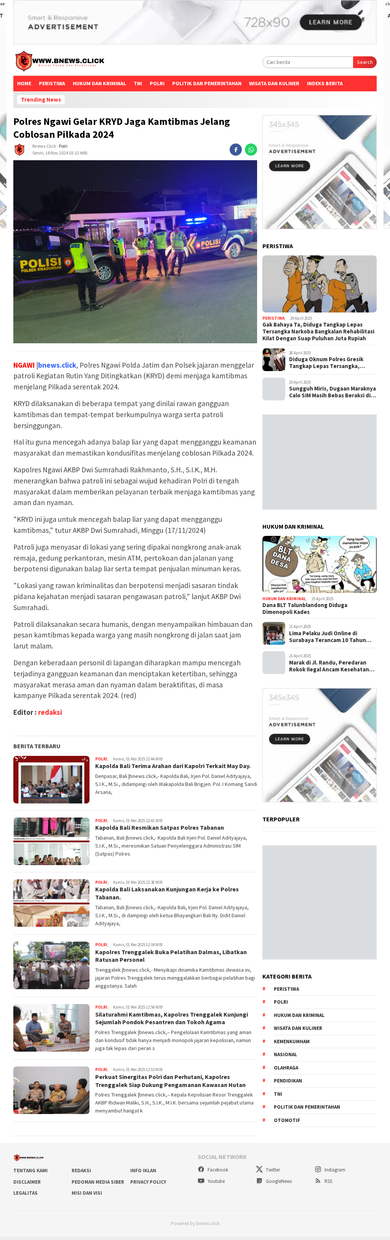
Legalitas (25, 1193)
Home (24, 83)
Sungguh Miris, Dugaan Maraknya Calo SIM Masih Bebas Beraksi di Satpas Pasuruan (332, 392)
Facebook (217, 1170)
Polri (63, 146)
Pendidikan (288, 1080)
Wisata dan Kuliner (274, 83)
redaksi (50, 712)
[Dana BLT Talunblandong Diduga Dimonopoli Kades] (319, 564)
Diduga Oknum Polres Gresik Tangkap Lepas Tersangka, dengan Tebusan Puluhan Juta (329, 363)
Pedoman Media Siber (98, 1182)
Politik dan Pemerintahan (206, 83)
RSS (327, 1181)
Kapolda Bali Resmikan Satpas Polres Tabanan (159, 827)
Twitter (272, 1170)
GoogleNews (278, 1181)
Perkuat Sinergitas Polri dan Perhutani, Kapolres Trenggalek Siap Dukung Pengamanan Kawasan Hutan (170, 1081)
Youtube (215, 1181)
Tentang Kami (30, 1170)
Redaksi (81, 1170)
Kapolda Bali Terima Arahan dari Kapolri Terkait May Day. (173, 766)
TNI (138, 83)
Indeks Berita (325, 83)
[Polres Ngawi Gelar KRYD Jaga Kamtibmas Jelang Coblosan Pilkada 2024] (135, 251)
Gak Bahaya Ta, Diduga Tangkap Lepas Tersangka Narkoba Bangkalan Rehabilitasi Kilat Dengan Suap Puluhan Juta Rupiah (318, 331)
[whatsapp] (251, 149)
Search (365, 62)
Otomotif (287, 1120)
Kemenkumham (292, 1041)
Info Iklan (143, 1170)
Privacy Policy (148, 1182)
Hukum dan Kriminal (99, 83)
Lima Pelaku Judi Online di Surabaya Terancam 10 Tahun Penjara (327, 637)
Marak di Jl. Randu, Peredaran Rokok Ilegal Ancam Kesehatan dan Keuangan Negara (329, 666)
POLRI (157, 83)
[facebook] (236, 149)
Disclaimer (27, 1182)
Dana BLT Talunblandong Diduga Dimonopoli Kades (304, 608)
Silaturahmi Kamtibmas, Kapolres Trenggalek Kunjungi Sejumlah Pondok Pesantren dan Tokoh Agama (171, 1018)
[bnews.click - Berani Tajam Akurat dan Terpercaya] (59, 62)
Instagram (334, 1170)
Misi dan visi (87, 1193)
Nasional (285, 1054)
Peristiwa (52, 83)
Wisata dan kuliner (298, 1028)
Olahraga (286, 1068)
